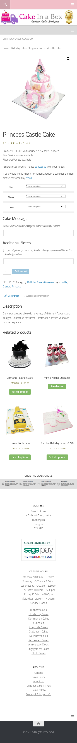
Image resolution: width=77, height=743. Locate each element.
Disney (6, 286)
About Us (38, 681)
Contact (38, 672)
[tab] (12, 297)
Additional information (37, 295)
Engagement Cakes (38, 648)
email (29, 178)
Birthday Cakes (38, 610)
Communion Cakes (38, 618)
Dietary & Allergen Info (38, 694)
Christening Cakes (39, 614)
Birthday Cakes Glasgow (18, 38)
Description (13, 295)
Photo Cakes (38, 653)
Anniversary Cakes (38, 644)
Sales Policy (38, 677)
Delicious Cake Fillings (39, 685)
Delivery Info (39, 690)
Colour (11, 207)
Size (11, 187)
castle (64, 282)
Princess (16, 286)
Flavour (11, 197)
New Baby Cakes (38, 636)
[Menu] (72, 4)
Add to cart (21, 271)
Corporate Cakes (38, 627)
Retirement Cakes (38, 640)
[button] (68, 59)
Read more (57, 386)
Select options (20, 391)
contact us (40, 166)
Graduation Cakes (38, 631)
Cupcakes (38, 623)
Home (6, 48)
